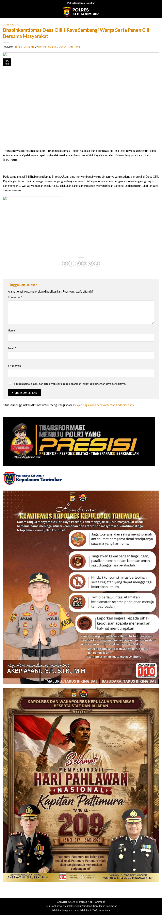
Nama (12, 330)
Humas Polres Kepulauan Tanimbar (59, 47)
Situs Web (14, 365)
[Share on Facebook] (71, 264)
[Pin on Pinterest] (91, 264)
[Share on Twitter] (78, 264)
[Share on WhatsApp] (65, 264)
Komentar (15, 297)
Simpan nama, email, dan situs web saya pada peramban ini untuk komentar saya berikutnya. (70, 383)
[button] (5, 11)
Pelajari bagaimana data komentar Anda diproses (103, 405)
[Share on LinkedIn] (97, 264)
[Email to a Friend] (84, 264)
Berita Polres (11, 24)
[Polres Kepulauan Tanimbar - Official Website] (81, 12)
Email (12, 348)
